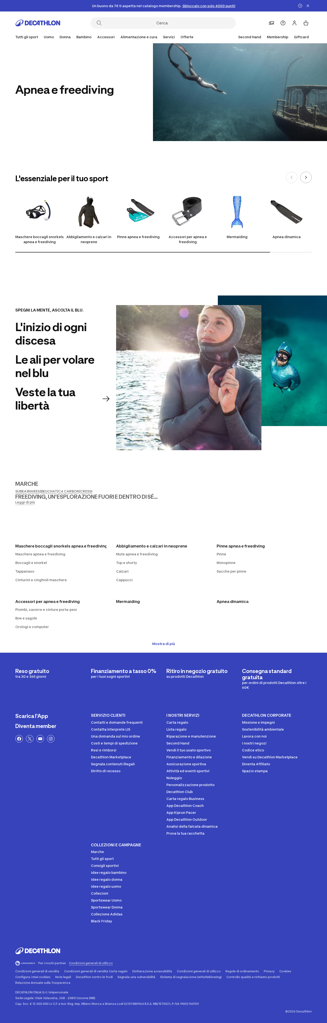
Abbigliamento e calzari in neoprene (88, 239)
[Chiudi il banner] (308, 6)
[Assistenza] (283, 23)
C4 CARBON (68, 491)
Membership (277, 37)
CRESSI (86, 491)
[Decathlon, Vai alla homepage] (37, 23)
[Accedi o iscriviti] (294, 23)
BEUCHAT (49, 491)
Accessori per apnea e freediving (188, 239)
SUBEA (21, 491)
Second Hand (249, 37)
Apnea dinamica (286, 237)
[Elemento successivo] (306, 177)
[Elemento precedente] (291, 177)
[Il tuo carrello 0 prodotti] (306, 23)
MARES (34, 491)
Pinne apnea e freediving (138, 237)
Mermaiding (237, 237)
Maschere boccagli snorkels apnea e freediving (39, 239)
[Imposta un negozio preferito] (271, 23)
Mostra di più (163, 644)
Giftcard (301, 37)
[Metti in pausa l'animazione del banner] (300, 6)
